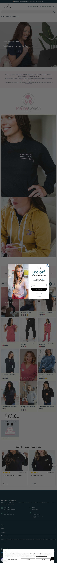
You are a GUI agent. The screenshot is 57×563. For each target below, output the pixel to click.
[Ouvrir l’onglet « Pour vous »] (52, 558)
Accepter (28, 559)
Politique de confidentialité (41, 556)
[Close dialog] (47, 265)
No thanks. (39, 296)
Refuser (43, 559)
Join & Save (39, 289)
